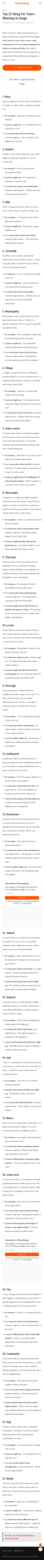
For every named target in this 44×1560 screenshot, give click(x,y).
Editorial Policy (18, 1551)
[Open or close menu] (4, 3)
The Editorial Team (8, 23)
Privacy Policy (7, 1551)
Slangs (4, 10)
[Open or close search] (40, 3)
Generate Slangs (25, 68)
